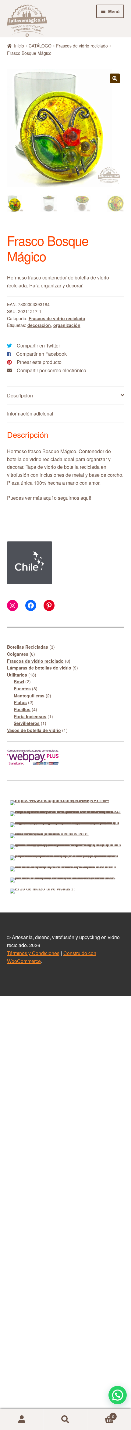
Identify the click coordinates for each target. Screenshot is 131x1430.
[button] (115, 78)
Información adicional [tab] (30, 413)
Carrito (100, 1414)
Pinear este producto (39, 362)
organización (66, 325)
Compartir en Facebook (41, 353)
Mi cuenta (22, 1419)
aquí (48, 497)
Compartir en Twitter (38, 345)
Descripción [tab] (20, 395)
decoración (39, 325)
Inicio (19, 46)
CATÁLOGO (40, 46)
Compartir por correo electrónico (51, 370)
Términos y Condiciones (33, 953)
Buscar (65, 1419)
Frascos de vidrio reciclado (82, 46)
